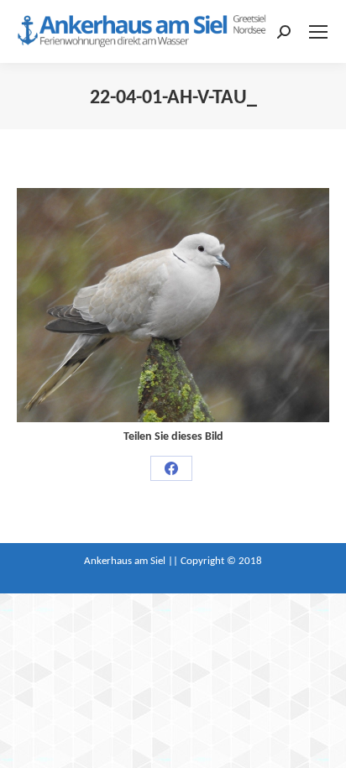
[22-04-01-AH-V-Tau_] (173, 305)
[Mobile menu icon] (318, 32)
